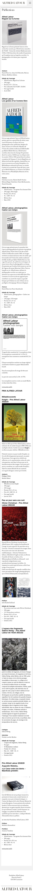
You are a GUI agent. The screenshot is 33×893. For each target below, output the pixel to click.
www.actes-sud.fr (7, 387)
